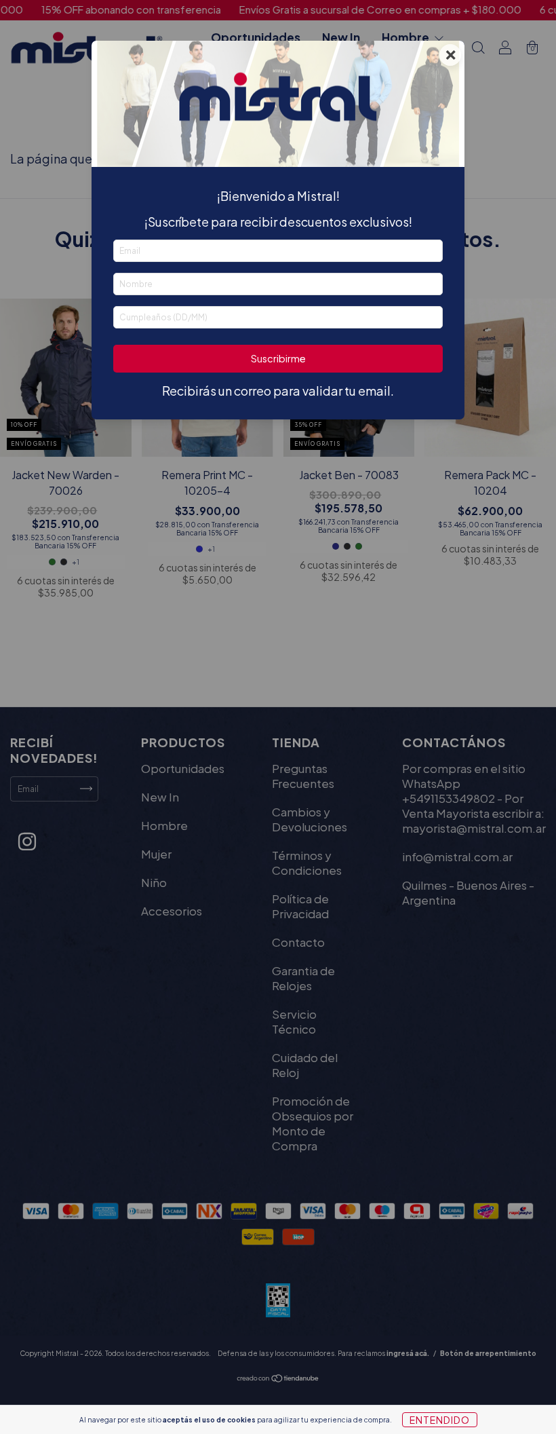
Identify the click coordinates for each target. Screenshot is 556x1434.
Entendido (440, 1420)
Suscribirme (278, 358)
